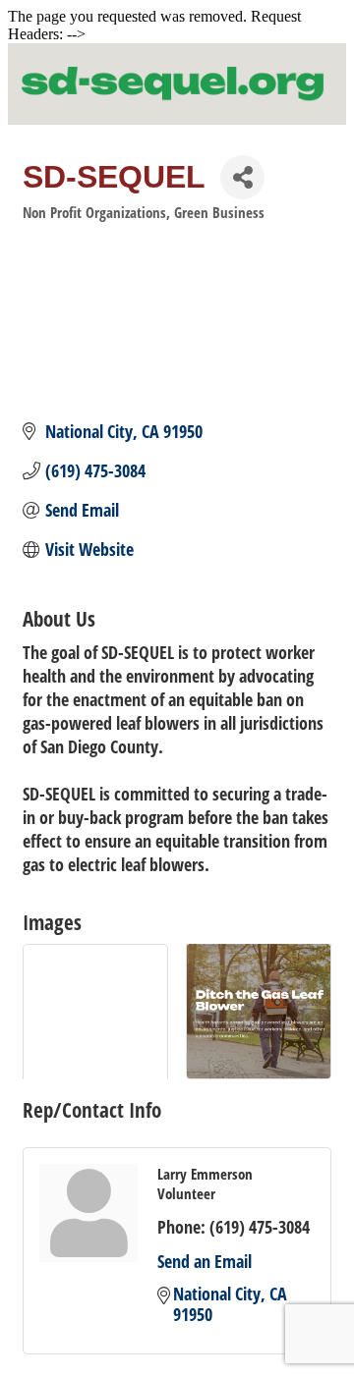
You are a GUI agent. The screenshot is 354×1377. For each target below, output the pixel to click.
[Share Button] (242, 177)
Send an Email (204, 1261)
